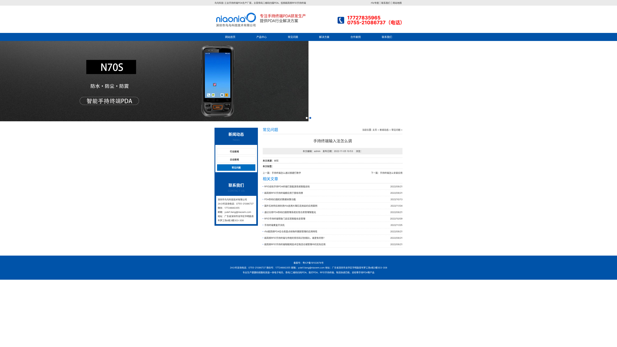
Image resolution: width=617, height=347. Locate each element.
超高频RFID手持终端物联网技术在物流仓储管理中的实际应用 (295, 244)
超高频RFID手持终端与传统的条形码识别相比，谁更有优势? (294, 237)
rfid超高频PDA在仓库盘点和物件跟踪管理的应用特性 (290, 231)
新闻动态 (384, 129)
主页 (374, 129)
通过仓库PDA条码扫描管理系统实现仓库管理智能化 (290, 212)
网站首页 (230, 37)
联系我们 (385, 2)
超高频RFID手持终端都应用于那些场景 (283, 192)
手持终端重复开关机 (274, 225)
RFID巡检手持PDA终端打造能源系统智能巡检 (287, 186)
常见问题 (293, 37)
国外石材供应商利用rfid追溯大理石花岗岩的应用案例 (290, 205)
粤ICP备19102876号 (313, 262)
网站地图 (397, 2)
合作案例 (355, 37)
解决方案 (324, 37)
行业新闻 (234, 151)
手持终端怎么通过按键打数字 (286, 172)
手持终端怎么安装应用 (391, 172)
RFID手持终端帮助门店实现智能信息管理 (284, 218)
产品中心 (261, 37)
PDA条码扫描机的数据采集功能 (280, 199)
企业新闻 (234, 159)
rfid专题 (375, 2)
